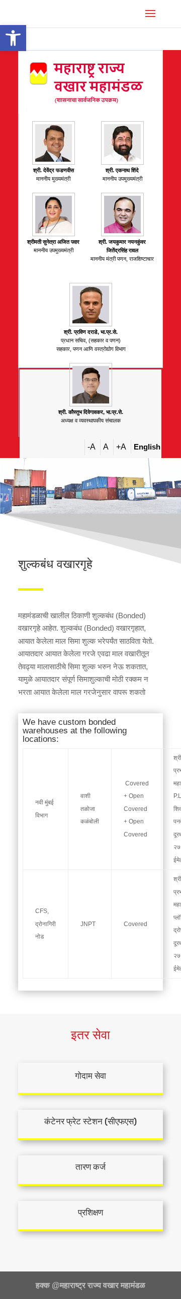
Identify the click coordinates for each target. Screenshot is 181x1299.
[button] (13, 38)
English (147, 447)
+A (121, 447)
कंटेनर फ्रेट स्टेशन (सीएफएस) (90, 1121)
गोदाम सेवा (90, 1076)
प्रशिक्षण (90, 1212)
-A (91, 447)
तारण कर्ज (90, 1167)
